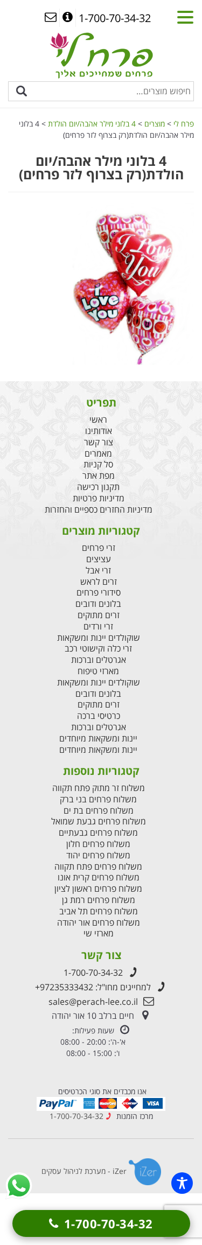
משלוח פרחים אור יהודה (98, 922)
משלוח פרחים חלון (98, 844)
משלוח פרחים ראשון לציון (98, 888)
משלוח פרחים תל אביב (98, 911)
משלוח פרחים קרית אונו (99, 877)
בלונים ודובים (98, 604)
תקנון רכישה (98, 487)
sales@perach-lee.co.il (93, 1002)
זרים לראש (98, 581)
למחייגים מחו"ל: (93, 987)
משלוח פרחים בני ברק (98, 799)
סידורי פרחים (98, 592)
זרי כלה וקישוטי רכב (98, 648)
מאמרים (98, 453)
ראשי (98, 419)
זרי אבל (98, 570)
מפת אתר (98, 475)
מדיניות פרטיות (98, 498)
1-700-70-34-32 (93, 972)
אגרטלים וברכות (98, 660)
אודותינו (98, 431)
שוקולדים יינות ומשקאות (98, 638)
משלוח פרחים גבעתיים (98, 832)
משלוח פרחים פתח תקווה (98, 866)
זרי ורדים (98, 626)
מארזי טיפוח (98, 671)
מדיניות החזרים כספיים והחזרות (98, 509)
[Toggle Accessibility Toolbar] (182, 1183)
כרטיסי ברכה (98, 716)
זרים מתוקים (99, 615)
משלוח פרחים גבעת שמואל (98, 821)
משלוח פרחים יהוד (98, 855)
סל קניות (98, 464)
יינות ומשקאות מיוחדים (98, 738)
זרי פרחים (98, 548)
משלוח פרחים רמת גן (98, 900)
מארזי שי (98, 933)
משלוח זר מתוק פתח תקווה (98, 788)
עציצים (98, 559)
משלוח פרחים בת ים (99, 810)
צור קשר (98, 442)
